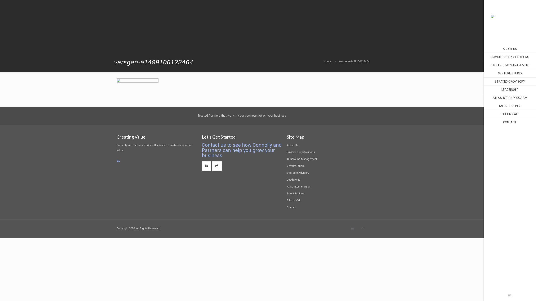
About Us (292, 145)
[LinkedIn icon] (510, 295)
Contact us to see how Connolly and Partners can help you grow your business (242, 150)
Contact (291, 207)
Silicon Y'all (293, 200)
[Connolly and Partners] (510, 21)
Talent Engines (295, 193)
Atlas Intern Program (299, 186)
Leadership (293, 179)
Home (327, 61)
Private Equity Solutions (301, 152)
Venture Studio (296, 165)
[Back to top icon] (362, 228)
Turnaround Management (302, 159)
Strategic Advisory (298, 172)
